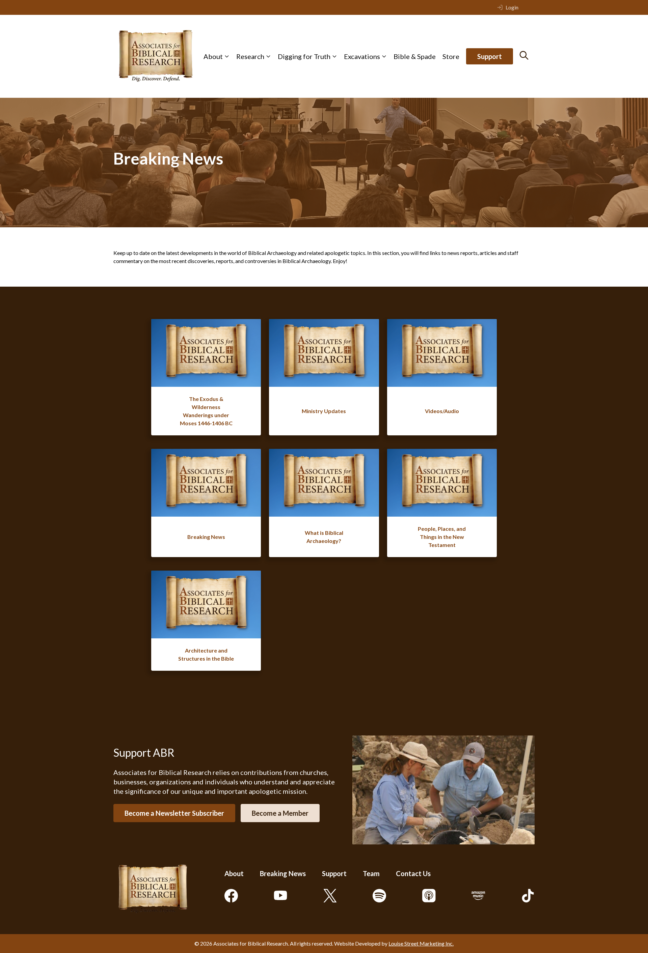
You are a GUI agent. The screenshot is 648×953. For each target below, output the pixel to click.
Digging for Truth (304, 56)
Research (250, 56)
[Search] (524, 55)
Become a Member (280, 813)
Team (371, 873)
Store (450, 56)
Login (512, 7)
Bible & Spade (415, 56)
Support (489, 56)
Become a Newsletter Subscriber (174, 813)
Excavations (362, 56)
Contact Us (413, 873)
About (213, 56)
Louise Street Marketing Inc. (421, 943)
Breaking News (283, 873)
